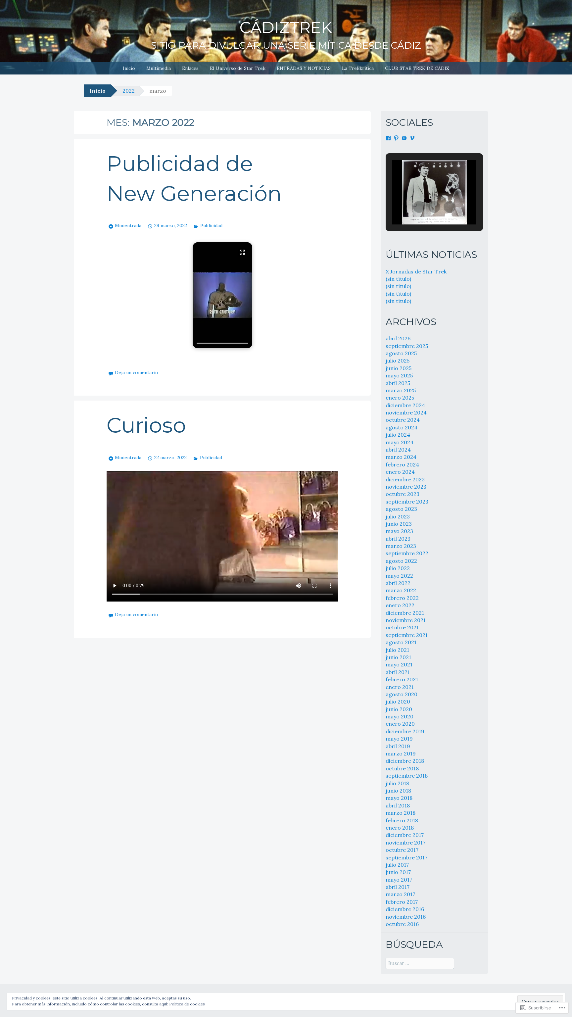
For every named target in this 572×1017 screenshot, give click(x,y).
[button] (222, 295)
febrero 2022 (402, 598)
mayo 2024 (399, 442)
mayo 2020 (399, 716)
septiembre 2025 (407, 346)
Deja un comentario (136, 372)
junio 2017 (398, 872)
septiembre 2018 (407, 775)
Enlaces (190, 68)
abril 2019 (398, 746)
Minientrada (128, 225)
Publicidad (211, 225)
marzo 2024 (401, 457)
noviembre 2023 (406, 486)
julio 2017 (397, 864)
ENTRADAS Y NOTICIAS (304, 68)
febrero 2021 (402, 679)
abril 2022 (398, 583)
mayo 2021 (399, 664)
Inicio (129, 68)
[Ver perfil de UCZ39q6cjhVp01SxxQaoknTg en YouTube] (404, 138)
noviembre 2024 (406, 412)
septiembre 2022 (407, 553)
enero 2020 (400, 723)
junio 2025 (398, 368)
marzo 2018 (400, 812)
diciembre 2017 (405, 835)
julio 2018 (397, 783)
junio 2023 (399, 523)
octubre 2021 (402, 627)
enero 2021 (400, 687)
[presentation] (222, 343)
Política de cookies (187, 1003)
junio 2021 (398, 657)
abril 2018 (398, 805)
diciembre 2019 (405, 731)
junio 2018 (398, 790)
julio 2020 (398, 701)
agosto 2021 (401, 642)
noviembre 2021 (406, 620)
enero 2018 (400, 827)
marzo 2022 (401, 590)
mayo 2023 (399, 531)
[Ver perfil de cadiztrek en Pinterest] (396, 138)
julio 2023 (398, 516)
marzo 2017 (400, 894)
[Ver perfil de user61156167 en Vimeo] (412, 138)
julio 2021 (397, 650)
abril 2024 (398, 449)
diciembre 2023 (405, 479)
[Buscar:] (420, 963)
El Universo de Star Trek (237, 68)
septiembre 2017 (406, 857)
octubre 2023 (402, 494)
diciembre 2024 (405, 405)
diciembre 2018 (405, 760)
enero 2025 (400, 397)
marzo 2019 (401, 753)
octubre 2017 (402, 850)
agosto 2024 (401, 427)
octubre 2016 (402, 924)
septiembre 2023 (407, 501)
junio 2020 (399, 709)
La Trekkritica (358, 68)
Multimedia (158, 68)
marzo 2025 (401, 390)
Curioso (146, 425)
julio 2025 (397, 360)
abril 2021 (398, 672)
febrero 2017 (402, 901)
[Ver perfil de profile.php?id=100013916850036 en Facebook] (388, 138)
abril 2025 (398, 383)
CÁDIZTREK (286, 27)
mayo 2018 (399, 798)
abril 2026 (398, 338)
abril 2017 (397, 887)
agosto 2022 (401, 560)
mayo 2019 (399, 738)
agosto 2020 (401, 694)
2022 (128, 90)
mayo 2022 (399, 575)
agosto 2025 (401, 353)
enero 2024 (400, 471)
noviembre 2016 (406, 916)
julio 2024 (398, 434)
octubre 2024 (403, 419)
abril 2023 (398, 538)
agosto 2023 (401, 509)
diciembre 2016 (405, 909)
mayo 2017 (399, 879)
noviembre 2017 (405, 842)
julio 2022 (398, 568)
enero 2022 (400, 605)
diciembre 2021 (405, 612)
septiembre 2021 (407, 635)
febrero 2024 (402, 464)
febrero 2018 (402, 820)
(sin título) (398, 278)
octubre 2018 (402, 768)
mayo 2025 (399, 375)
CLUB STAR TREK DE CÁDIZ (417, 68)
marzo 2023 (401, 546)
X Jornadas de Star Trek (416, 271)
